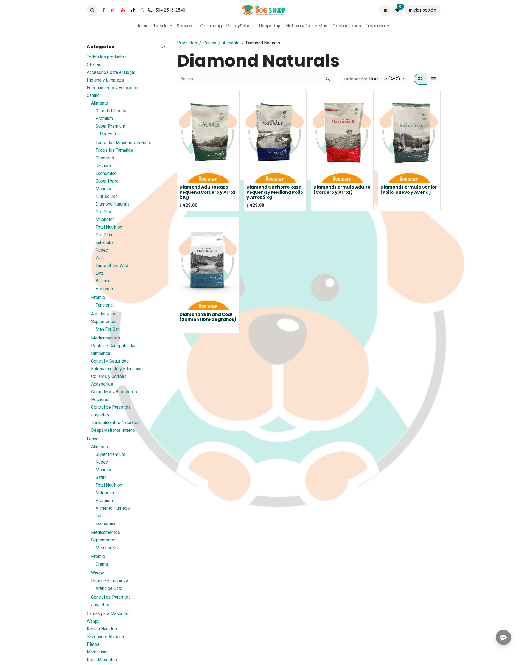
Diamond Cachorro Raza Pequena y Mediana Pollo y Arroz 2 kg (274, 192)
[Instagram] (113, 10)
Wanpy (97, 573)
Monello (103, 188)
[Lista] (434, 79)
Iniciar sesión (422, 10)
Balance (103, 281)
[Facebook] (103, 10)
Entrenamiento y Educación (112, 87)
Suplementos (104, 321)
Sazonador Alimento (106, 636)
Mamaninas (98, 652)
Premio (98, 297)
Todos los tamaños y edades (123, 142)
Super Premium (110, 126)
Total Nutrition (109, 227)
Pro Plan (104, 234)
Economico (106, 173)
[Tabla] (420, 79)
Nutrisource (107, 196)
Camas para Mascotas (108, 613)
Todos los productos (107, 57)
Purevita (108, 133)
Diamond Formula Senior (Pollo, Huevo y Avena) (408, 189)
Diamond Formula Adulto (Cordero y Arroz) (341, 189)
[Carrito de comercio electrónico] (385, 10)
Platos (93, 644)
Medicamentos (105, 338)
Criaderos (105, 158)
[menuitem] (143, 25)
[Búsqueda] (328, 79)
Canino (93, 95)
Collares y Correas (109, 376)
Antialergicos (103, 313)
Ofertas (94, 64)
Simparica (100, 353)
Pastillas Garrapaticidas (114, 345)
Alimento (99, 103)
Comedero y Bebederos (114, 391)
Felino (93, 439)
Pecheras (100, 399)
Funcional (105, 305)
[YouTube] (123, 10)
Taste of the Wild (112, 265)
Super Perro (107, 181)
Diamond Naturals (113, 204)
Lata (100, 273)
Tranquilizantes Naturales (115, 422)
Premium (104, 118)
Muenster (105, 219)
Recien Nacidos (102, 629)
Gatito (101, 477)
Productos (187, 43)
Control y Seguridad (110, 361)
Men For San (108, 329)
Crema (102, 564)
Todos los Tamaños (114, 150)
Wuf (99, 257)
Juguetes (100, 414)
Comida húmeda (111, 110)
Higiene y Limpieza (105, 80)
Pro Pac (103, 211)
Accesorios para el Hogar (111, 72)
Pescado (104, 288)
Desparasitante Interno (113, 430)
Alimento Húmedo (113, 508)
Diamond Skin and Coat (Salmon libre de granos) (208, 317)
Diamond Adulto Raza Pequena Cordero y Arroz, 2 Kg (208, 192)
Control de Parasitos (111, 407)
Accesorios (102, 384)
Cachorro (104, 165)
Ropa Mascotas (102, 659)
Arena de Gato (109, 588)
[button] (92, 10)
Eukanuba (105, 242)
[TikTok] (133, 10)
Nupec (102, 250)
